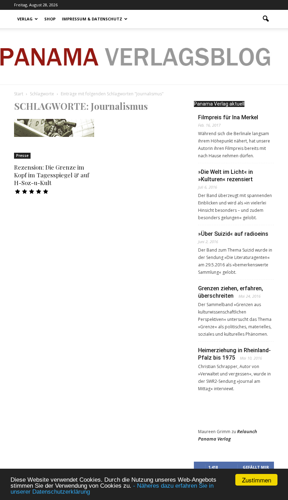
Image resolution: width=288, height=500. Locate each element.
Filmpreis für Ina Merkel (228, 117)
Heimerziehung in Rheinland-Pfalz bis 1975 (234, 354)
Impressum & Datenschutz (92, 18)
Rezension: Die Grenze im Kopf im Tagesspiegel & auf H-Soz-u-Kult (51, 174)
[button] (265, 19)
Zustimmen (256, 479)
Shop (49, 18)
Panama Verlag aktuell (219, 104)
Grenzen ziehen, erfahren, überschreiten (230, 292)
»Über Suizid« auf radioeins (233, 233)
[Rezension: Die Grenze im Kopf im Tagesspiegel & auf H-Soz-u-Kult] (54, 128)
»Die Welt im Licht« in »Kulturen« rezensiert (225, 176)
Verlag (25, 18)
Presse (22, 155)
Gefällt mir (256, 467)
